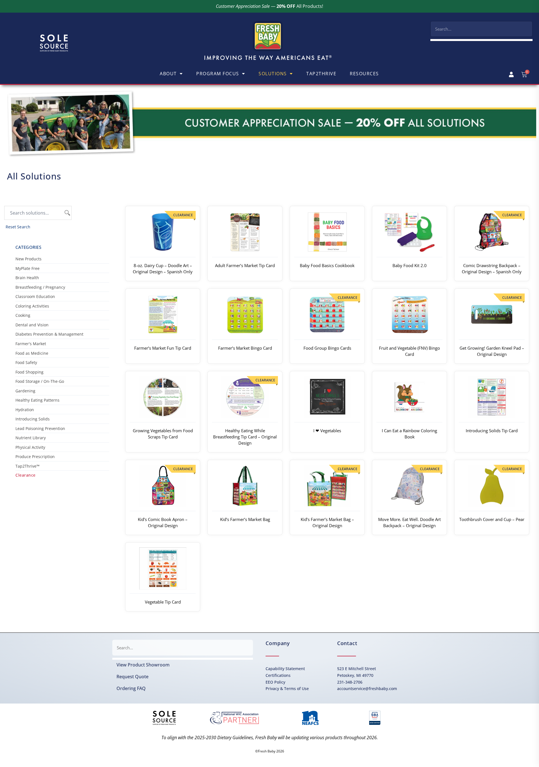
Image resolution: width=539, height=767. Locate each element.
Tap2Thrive (321, 73)
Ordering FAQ (131, 688)
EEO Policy (275, 682)
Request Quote (133, 676)
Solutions (273, 73)
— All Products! (269, 6)
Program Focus (217, 73)
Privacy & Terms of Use (287, 688)
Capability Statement (285, 668)
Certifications (278, 675)
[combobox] (481, 29)
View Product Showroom (143, 665)
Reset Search (18, 227)
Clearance (25, 475)
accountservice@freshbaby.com (367, 688)
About (168, 73)
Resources (364, 73)
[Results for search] (481, 40)
